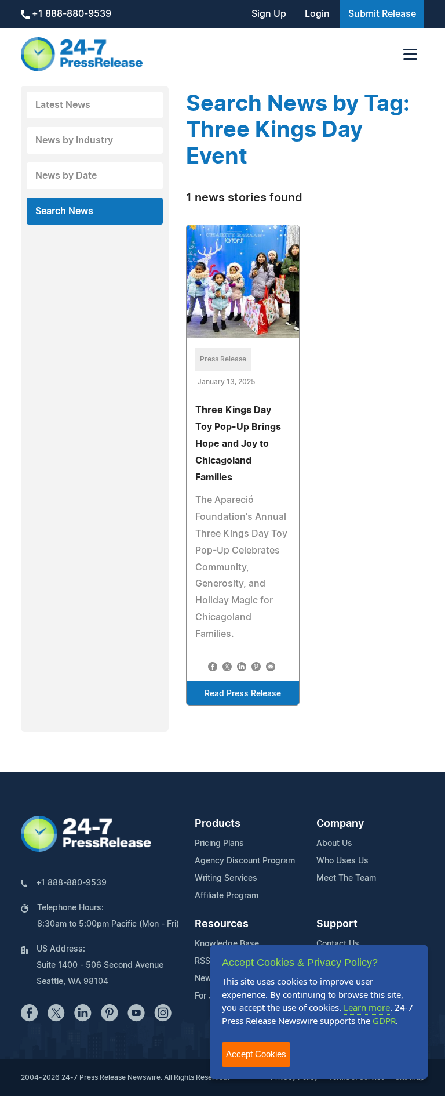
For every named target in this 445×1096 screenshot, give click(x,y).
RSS (202, 961)
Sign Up (268, 14)
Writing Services (226, 878)
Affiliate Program (226, 896)
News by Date (66, 175)
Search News (64, 211)
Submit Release (382, 14)
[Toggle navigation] (410, 54)
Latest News (62, 105)
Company (340, 824)
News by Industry (74, 140)
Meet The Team (346, 878)
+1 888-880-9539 (70, 14)
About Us (334, 844)
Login (317, 14)
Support (337, 924)
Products (217, 824)
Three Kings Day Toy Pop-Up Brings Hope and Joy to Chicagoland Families (238, 444)
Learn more (367, 1007)
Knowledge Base (227, 944)
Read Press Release (243, 694)
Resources (222, 924)
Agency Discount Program (245, 861)
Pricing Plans (219, 844)
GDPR (384, 1020)
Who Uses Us (342, 861)
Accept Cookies (256, 1054)
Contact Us (337, 944)
